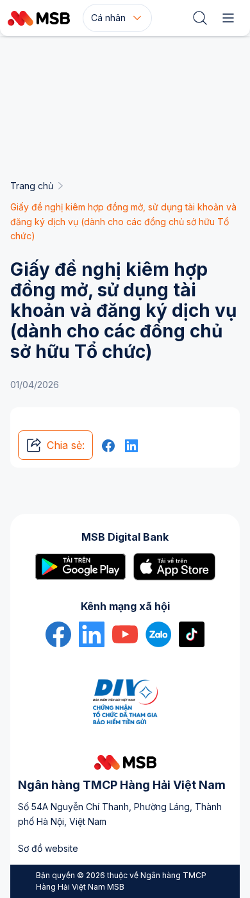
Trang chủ (31, 185)
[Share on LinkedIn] (131, 445)
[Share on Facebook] (108, 445)
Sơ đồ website (48, 848)
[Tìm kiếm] (200, 18)
